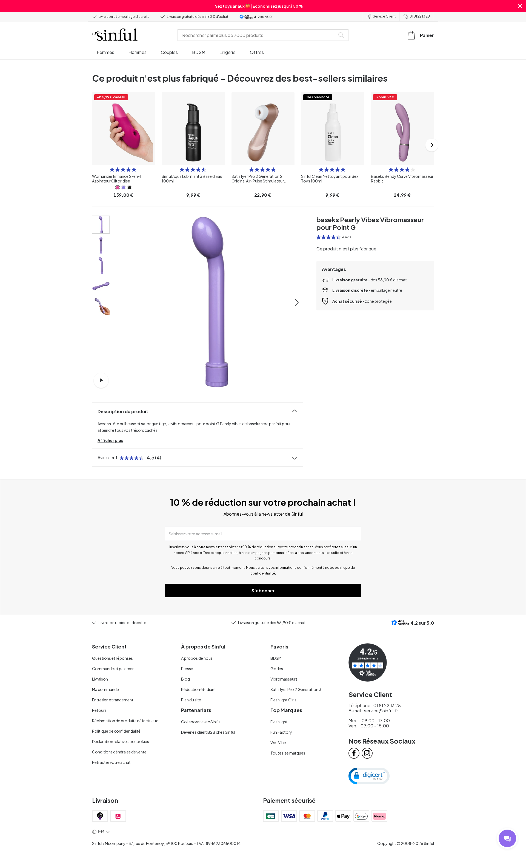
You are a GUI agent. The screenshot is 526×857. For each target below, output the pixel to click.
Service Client (384, 16)
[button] (520, 6)
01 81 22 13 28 (420, 16)
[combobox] (257, 35)
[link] (117, 187)
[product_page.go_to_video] (101, 380)
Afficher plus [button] (110, 440)
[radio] (112, 169)
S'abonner (263, 590)
